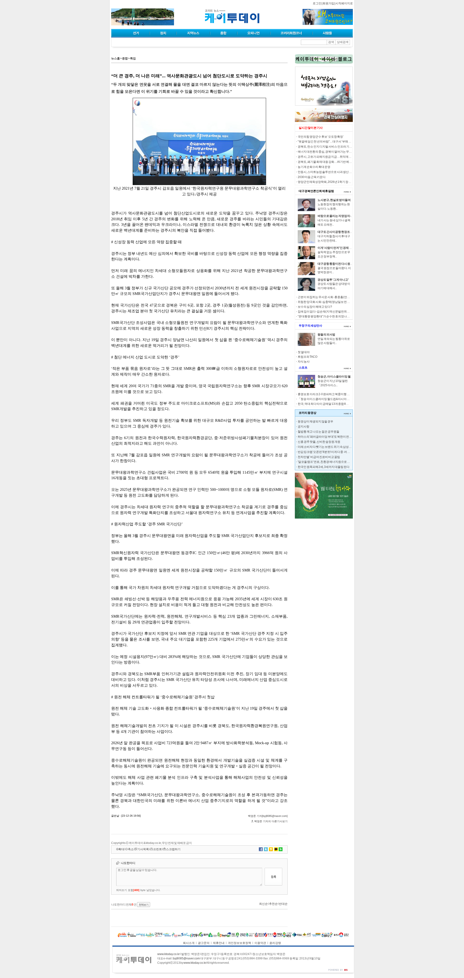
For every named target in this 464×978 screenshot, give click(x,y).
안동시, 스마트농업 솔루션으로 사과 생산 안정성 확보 (331, 172)
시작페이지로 (344, 3)
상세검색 (342, 42)
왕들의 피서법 (326, 334)
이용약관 (260, 943)
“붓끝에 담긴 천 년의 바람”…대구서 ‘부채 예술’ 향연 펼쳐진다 (335, 141)
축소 (131, 849)
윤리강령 (275, 943)
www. (168, 954)
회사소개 (189, 943)
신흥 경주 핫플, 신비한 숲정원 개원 (319, 441)
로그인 (317, 3)
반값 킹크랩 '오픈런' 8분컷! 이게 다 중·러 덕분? (326, 452)
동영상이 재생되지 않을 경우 (315, 421)
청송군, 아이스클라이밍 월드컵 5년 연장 (342, 376)
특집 (133, 58)
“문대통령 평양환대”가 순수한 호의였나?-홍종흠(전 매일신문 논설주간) (342, 316)
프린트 (157, 849)
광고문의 (204, 943)
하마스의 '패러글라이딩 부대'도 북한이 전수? (326, 436)
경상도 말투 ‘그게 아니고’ (333, 279)
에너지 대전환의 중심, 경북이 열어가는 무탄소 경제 (329, 151)
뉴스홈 (115, 58)
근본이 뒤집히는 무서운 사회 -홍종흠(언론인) (326, 297)
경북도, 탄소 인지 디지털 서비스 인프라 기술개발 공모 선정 (334, 146)
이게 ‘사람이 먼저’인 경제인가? (337, 248)
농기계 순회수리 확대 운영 (314, 167)
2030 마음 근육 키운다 (312, 177)
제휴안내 (219, 943)
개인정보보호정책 (239, 943)
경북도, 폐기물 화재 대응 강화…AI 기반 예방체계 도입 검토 (334, 162)
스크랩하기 (173, 849)
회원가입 (328, 3)
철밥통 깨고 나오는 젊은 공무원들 (318, 431)
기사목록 (143, 849)
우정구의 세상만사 (310, 325)
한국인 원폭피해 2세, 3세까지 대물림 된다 (323, 467)
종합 (125, 58)
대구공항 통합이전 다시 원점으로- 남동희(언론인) (348, 263)
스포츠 (303, 367)
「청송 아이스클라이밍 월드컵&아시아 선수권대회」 (331, 399)
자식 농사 (304, 361)
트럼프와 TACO (307, 356)
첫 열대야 (304, 352)
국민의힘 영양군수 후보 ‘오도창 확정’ (321, 136)
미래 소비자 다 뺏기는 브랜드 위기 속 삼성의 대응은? (330, 447)
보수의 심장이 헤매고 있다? (315, 306)
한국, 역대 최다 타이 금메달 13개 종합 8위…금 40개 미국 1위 (335, 404)
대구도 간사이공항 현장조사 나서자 (340, 232)
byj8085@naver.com (186, 958)
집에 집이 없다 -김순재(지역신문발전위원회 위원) (329, 311)
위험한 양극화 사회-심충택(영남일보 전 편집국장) (329, 302)
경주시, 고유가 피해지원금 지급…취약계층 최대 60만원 (332, 156)
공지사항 (303, 426)
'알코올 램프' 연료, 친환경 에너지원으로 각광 (325, 462)
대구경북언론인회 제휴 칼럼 (316, 191)
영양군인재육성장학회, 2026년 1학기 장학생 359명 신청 (333, 182)
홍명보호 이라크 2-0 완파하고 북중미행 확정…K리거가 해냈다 (336, 394)
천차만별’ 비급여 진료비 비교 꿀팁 (319, 457)
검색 (331, 42)
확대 (121, 849)
